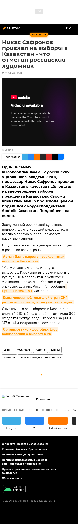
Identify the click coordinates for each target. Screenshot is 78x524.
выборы (55, 349)
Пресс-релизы (37, 449)
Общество (50, 410)
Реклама (21, 449)
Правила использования (32, 444)
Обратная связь (12, 478)
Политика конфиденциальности (22, 454)
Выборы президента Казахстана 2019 (40, 357)
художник (40, 349)
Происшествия (13, 410)
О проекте (8, 444)
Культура (69, 410)
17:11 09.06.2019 (12, 73)
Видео (7, 349)
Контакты (8, 449)
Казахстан (9, 357)
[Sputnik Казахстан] (12, 30)
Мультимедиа (22, 349)
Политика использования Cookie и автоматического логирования (24, 461)
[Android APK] (14, 489)
